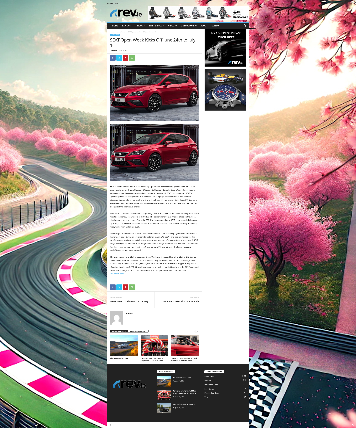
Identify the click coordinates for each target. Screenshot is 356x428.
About (204, 25)
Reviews (126, 25)
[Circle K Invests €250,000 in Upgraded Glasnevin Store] (154, 345)
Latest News (121, 32)
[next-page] (197, 331)
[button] (245, 26)
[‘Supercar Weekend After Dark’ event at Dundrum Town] (185, 345)
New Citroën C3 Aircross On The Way (129, 301)
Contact (216, 25)
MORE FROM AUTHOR (138, 331)
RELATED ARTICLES (119, 331)
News (140, 25)
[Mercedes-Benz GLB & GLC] (164, 408)
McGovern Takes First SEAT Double (181, 301)
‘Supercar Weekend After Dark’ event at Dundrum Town (184, 359)
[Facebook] (113, 58)
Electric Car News (211, 393)
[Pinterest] (125, 58)
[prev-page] (194, 331)
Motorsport (187, 25)
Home (115, 25)
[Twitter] (119, 58)
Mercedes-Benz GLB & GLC (184, 404)
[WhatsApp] (132, 58)
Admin (114, 50)
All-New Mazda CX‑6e (119, 358)
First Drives (155, 25)
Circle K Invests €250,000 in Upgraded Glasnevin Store (152, 359)
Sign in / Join (112, 3)
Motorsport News (211, 385)
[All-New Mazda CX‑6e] (124, 345)
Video (171, 25)
